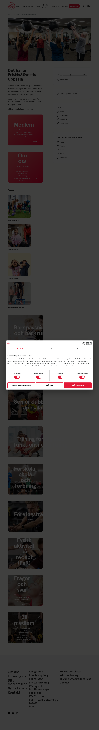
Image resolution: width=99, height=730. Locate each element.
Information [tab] (49, 349)
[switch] (38, 377)
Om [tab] (78, 349)
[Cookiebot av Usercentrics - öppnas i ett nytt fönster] (83, 343)
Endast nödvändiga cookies (21, 385)
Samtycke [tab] (20, 349)
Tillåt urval (49, 385)
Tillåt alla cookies (78, 385)
